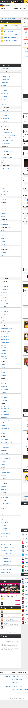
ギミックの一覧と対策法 (5, 503)
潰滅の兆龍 (3, 372)
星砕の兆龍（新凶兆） (5, 333)
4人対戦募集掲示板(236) (5, 572)
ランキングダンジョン (5, 314)
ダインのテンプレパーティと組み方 (10, 34)
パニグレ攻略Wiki (15, 692)
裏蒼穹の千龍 (3, 350)
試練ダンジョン (4, 295)
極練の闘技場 (3, 489)
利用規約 (13, 672)
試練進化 (2, 230)
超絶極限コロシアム (5, 428)
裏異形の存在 (3, 478)
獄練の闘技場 (3, 492)
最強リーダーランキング (5, 74)
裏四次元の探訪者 (4, 389)
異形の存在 (3, 464)
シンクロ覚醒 (3, 252)
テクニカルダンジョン (5, 286)
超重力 (2, 511)
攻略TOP (3, 8)
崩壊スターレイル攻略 (16, 682)
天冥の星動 (3, 425)
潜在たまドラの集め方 (5, 533)
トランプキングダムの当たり (6, 132)
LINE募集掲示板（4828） (6, 567)
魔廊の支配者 (3, 411)
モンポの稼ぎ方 (4, 525)
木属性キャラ (3, 210)
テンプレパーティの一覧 (5, 168)
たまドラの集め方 (4, 530)
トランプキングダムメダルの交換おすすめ (9, 135)
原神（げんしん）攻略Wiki (17, 686)
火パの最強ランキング (5, 76)
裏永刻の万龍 (3, 353)
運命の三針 (3, 461)
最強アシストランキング (5, 96)
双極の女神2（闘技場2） (5, 456)
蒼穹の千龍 (3, 367)
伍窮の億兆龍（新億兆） (5, 331)
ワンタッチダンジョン (5, 311)
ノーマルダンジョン (5, 283)
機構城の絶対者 (4, 417)
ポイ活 (8, 1)
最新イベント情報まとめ (5, 115)
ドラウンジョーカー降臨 (5, 143)
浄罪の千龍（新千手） (5, 339)
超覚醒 (2, 255)
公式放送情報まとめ (5, 118)
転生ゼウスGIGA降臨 (5, 447)
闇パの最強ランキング (5, 88)
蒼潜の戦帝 (3, 433)
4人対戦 (2, 320)
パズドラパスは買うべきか (6, 553)
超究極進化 (3, 233)
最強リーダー (9, 8)
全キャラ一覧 (3, 199)
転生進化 (2, 238)
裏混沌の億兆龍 (4, 359)
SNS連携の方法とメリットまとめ (7, 547)
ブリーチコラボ (23, 8)
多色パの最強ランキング (5, 90)
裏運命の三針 (3, 475)
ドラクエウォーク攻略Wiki (17, 684)
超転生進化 (3, 241)
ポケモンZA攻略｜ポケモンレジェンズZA (19, 676)
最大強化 (2, 517)
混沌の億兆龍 (3, 375)
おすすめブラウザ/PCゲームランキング (11, 632)
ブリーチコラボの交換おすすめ (7, 126)
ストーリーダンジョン (5, 297)
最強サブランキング (5, 93)
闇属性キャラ (3, 216)
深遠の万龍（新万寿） (5, 336)
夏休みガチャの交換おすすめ (6, 151)
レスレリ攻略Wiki (15, 695)
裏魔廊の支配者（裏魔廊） (6, 414)
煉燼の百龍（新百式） (5, 342)
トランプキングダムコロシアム (7, 140)
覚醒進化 (2, 235)
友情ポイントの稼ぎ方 (5, 522)
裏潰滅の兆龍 (3, 356)
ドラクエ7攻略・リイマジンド (17, 679)
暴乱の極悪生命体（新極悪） (6, 328)
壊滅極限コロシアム (5, 431)
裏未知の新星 (3, 347)
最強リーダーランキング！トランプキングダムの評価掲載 (12, 28)
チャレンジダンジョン (5, 309)
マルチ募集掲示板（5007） (6, 564)
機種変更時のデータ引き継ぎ (6, 550)
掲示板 (15, 25)
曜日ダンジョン (4, 300)
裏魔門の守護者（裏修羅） (6, 408)
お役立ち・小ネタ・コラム (6, 497)
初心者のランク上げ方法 (5, 536)
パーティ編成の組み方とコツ (6, 542)
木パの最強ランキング (5, 82)
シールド (2, 505)
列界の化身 (3, 467)
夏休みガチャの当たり (5, 149)
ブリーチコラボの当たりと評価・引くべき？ (12, 37)
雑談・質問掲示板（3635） (6, 558)
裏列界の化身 (3, 481)
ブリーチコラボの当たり (5, 124)
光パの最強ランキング (5, 85)
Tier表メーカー (4, 104)
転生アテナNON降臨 (5, 445)
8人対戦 (2, 317)
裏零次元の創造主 (4, 400)
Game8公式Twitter (4, 578)
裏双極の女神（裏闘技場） (6, 472)
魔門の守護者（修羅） (5, 406)
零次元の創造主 (4, 397)
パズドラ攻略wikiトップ (5, 68)
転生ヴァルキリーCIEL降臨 (6, 442)
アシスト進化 (3, 244)
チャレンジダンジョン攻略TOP (7, 157)
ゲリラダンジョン (4, 303)
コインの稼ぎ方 (4, 528)
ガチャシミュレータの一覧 (6, 544)
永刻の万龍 (3, 370)
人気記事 (5, 25)
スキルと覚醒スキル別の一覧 (6, 222)
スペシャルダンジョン (5, 289)
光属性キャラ (3, 213)
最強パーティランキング (5, 99)
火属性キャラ (3, 205)
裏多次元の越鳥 (4, 395)
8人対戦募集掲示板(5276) (6, 569)
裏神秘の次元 (3, 383)
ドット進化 (3, 247)
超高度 (2, 514)
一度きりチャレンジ (5, 306)
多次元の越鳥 (3, 392)
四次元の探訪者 (4, 386)
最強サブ (16, 8)
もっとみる (18, 44)
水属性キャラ (3, 208)
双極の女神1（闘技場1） (5, 453)
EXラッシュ (3, 162)
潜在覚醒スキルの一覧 (5, 224)
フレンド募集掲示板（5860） (6, 561)
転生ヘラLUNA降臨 (4, 439)
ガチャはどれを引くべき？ (6, 110)
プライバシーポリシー (22, 672)
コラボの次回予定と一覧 (5, 113)
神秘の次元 (3, 381)
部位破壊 (2, 508)
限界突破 (2, 258)
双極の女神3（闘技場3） (5, 458)
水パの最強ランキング (5, 79)
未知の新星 (3, 364)
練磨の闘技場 (3, 486)
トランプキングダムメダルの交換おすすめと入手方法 (12, 40)
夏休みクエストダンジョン (6, 160)
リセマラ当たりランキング (6, 101)
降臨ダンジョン (4, 292)
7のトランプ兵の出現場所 (8, 31)
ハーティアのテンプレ (5, 194)
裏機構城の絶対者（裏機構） (6, 420)
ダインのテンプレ (4, 191)
